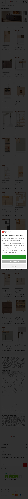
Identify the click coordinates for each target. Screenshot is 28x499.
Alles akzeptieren (14, 257)
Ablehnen (14, 266)
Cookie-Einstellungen (14, 261)
